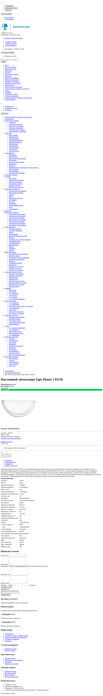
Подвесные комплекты (17, 259)
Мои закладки (9, 675)
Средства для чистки (16, 270)
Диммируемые (14, 139)
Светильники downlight (17, 223)
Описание (8, 460)
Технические (13, 144)
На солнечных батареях (17, 355)
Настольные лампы (11, 74)
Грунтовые (12, 342)
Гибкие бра (12, 310)
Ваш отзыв (4, 564)
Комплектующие (10, 69)
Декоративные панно (16, 205)
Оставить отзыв (6, 587)
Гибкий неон (13, 279)
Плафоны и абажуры (16, 266)
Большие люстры (15, 185)
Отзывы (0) (9, 464)
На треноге (12, 292)
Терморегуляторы (15, 229)
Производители (10, 658)
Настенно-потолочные (16, 162)
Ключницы (12, 203)
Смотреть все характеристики (11, 438)
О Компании (9, 6)
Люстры (7, 72)
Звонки (11, 250)
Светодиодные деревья (17, 130)
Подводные (13, 349)
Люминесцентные (15, 142)
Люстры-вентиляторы (16, 180)
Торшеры (8, 92)
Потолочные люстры (16, 187)
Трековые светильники (17, 317)
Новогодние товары (12, 78)
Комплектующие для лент (18, 283)
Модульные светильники (17, 220)
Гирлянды (12, 122)
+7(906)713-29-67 (11, 42)
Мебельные (13, 164)
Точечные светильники (17, 173)
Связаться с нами (11, 649)
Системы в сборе (15, 321)
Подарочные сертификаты (14, 660)
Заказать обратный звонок (14, 38)
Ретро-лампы (13, 135)
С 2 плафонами (14, 304)
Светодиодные (14, 151)
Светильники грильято (17, 221)
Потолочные (13, 157)
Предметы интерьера (12, 81)
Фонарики (12, 348)
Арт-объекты (13, 209)
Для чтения (13, 295)
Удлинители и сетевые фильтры (20, 239)
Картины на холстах (16, 198)
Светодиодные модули (16, 281)
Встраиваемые (14, 171)
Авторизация (9, 19)
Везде (7, 65)
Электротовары (10, 99)
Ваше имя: (4, 555)
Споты (7, 90)
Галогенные (13, 149)
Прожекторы (13, 340)
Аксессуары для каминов (17, 191)
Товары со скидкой (11, 664)
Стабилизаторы (14, 243)
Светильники (9, 85)
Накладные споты (15, 331)
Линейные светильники (17, 216)
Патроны (12, 261)
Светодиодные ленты (16, 274)
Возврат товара (10, 650)
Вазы (10, 196)
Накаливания (13, 146)
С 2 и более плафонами (17, 299)
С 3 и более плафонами (17, 328)
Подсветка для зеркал (16, 312)
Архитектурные (14, 353)
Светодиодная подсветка (13, 87)
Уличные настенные (16, 346)
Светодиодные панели (16, 218)
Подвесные (13, 160)
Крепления (12, 265)
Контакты (8, 10)
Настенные (12, 155)
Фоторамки (13, 200)
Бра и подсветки (10, 67)
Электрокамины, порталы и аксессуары (18, 98)
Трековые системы (11, 94)
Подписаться (6, 595)
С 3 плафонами (14, 308)
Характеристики (10, 462)
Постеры (12, 202)
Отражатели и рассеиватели (18, 254)
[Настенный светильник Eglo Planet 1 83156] (18, 425)
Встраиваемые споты (16, 333)
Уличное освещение (12, 96)
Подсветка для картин (16, 313)
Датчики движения (15, 230)
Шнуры (11, 247)
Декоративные (14, 148)
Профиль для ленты (15, 275)
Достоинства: (5, 574)
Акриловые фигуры (16, 124)
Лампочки (8, 71)
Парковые (12, 344)
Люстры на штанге (15, 182)
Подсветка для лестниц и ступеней (21, 306)
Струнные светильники (17, 322)
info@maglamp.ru (10, 45)
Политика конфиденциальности (16, 637)
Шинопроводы (14, 324)
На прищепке (13, 358)
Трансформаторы (15, 241)
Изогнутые (12, 290)
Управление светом (15, 263)
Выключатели (13, 245)
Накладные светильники (17, 158)
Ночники (12, 166)
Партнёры (8, 662)
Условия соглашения (12, 639)
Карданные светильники (17, 225)
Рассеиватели (13, 277)
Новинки (8, 76)
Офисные (12, 366)
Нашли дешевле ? (7, 442)
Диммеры (12, 248)
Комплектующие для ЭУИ (18, 236)
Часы (10, 207)
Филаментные (14, 137)
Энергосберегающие (16, 140)
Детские (11, 360)
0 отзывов (4, 388)
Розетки (11, 238)
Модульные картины (16, 193)
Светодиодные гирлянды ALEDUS (17, 89)
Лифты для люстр (15, 268)
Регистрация (9, 17)
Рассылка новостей (11, 677)
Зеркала (11, 194)
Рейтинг (4, 585)
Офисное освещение (12, 80)
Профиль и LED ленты (13, 83)
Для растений (13, 169)
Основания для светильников (19, 257)
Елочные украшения (16, 128)
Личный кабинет (10, 671)
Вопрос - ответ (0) (11, 466)
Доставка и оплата (11, 8)
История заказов (10, 673)
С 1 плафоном (14, 293)
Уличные (12, 339)
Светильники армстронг (17, 214)
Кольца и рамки (14, 256)
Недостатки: (5, 583)
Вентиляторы (13, 234)
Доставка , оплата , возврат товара (16, 635)
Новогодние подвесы (16, 126)
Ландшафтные (14, 351)
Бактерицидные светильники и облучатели (24, 167)
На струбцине (13, 364)
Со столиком (13, 297)
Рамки (11, 232)
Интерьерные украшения (17, 131)
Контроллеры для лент (16, 284)
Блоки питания (14, 286)
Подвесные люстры (15, 184)
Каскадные (12, 178)
